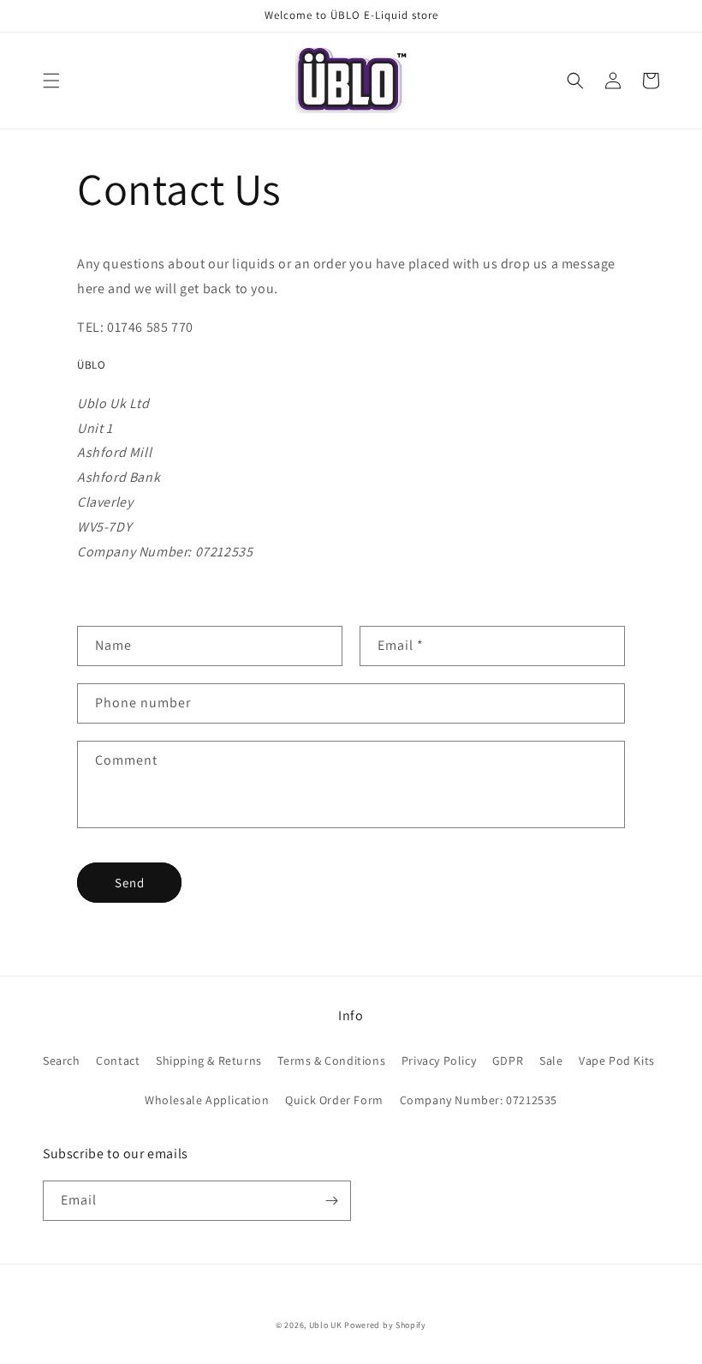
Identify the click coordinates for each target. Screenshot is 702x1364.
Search (61, 1060)
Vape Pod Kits (617, 1060)
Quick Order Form (334, 1100)
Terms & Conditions (331, 1060)
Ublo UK (325, 1325)
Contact (118, 1060)
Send (130, 882)
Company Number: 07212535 (478, 1100)
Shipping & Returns (209, 1060)
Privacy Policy (439, 1060)
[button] (51, 80)
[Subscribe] (331, 1201)
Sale (550, 1060)
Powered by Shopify (385, 1325)
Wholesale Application (207, 1100)
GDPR (507, 1060)
